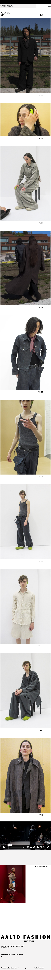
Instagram (29, 941)
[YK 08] (25, 55)
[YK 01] (25, 690)
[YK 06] (25, 267)
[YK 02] (25, 606)
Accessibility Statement (10, 968)
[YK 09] (25, 119)
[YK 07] (25, 183)
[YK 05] (25, 352)
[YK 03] (25, 521)
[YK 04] (25, 437)
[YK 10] (25, 775)
